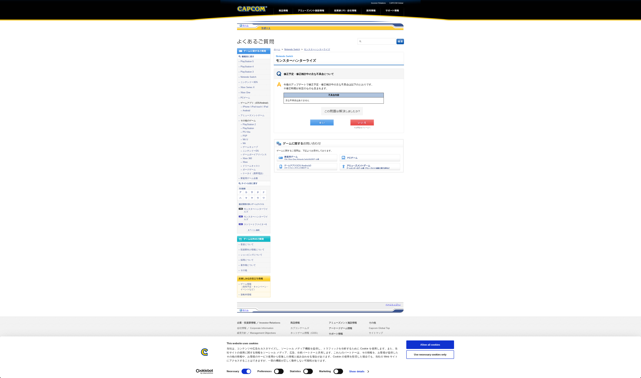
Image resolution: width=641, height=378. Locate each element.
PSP (245, 136)
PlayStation (248, 128)
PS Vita (246, 132)
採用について (247, 260)
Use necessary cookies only (430, 354)
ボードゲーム (249, 169)
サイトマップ (376, 333)
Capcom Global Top (379, 328)
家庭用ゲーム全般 (249, 178)
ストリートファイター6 (255, 224)
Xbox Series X (248, 87)
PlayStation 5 (247, 61)
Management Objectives (263, 333)
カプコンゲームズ (299, 328)
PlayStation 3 (247, 72)
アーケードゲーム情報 (340, 328)
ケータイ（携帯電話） (253, 173)
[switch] (279, 371)
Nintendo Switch (292, 49)
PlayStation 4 (247, 66)
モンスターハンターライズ (317, 49)
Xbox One (245, 92)
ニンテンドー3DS (249, 82)
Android (246, 110)
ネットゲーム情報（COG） (304, 333)
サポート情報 (336, 333)
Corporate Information (261, 328)
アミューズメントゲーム (252, 115)
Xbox (245, 162)
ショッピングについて (251, 255)
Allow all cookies (430, 344)
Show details (356, 371)
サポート (266, 28)
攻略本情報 (246, 294)
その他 (244, 270)
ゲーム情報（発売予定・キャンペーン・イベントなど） (255, 287)
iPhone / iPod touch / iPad (255, 106)
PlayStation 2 (249, 124)
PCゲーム (245, 97)
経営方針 (241, 333)
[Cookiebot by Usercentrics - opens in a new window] (204, 371)
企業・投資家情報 (246, 322)
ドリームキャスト (251, 166)
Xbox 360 (247, 158)
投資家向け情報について (252, 249)
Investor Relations (378, 3)
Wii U (245, 139)
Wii (244, 143)
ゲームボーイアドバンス (255, 154)
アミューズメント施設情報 (343, 322)
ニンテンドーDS (251, 151)
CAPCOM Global (396, 3)
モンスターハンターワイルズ (256, 210)
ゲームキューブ (250, 147)
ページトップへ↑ (393, 304)
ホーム (246, 25)
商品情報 (295, 322)
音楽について (247, 244)
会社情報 (241, 328)
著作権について (248, 265)
